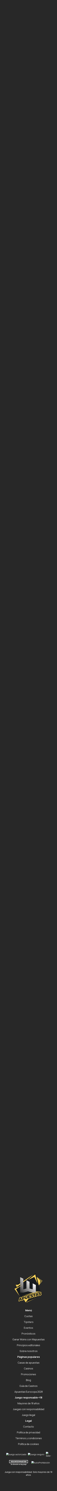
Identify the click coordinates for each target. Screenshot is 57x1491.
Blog (28, 1380)
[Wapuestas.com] (16, 9)
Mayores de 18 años (28, 1403)
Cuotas (28, 1316)
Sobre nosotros (29, 1351)
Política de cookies (28, 1444)
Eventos (28, 1327)
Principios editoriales (28, 1345)
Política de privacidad (28, 1432)
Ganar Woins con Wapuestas (28, 1339)
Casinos (28, 1368)
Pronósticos (28, 1333)
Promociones (28, 1374)
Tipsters (28, 1322)
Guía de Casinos (28, 1386)
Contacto (28, 1426)
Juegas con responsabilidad (28, 1409)
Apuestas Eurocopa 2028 (28, 1391)
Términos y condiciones (28, 1438)
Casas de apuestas (29, 1362)
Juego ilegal (28, 1415)
